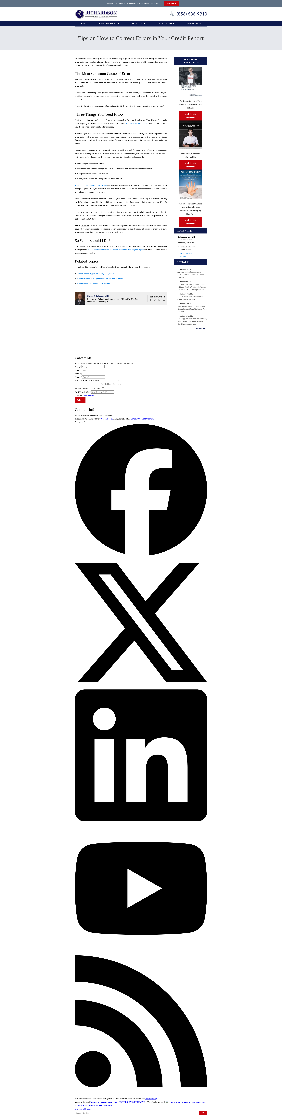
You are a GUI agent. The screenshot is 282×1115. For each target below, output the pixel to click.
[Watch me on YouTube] (164, 300)
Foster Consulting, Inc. (132, 1102)
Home (84, 24)
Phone (78, 377)
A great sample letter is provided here (91, 185)
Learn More (171, 3)
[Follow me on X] (155, 300)
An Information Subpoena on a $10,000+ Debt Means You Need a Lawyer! (190, 274)
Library (183, 262)
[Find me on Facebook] (150, 300)
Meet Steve (137, 24)
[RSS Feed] (141, 1086)
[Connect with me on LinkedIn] (159, 300)
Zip (77, 373)
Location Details (184, 254)
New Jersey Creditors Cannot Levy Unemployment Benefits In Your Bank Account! (192, 309)
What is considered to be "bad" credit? (93, 283)
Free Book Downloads (190, 61)
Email (78, 370)
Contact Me (193, 24)
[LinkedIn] (141, 820)
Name (78, 367)
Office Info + (136, 419)
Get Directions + (148, 419)
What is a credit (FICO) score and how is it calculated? (100, 278)
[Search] (203, 1113)
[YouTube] (141, 953)
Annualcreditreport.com (136, 123)
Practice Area (81, 380)
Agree (85, 395)
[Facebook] (141, 555)
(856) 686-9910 (191, 13)
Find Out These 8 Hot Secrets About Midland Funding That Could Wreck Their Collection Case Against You (191, 287)
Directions (181, 256)
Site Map (79, 1109)
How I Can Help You (108, 24)
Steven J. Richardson (96, 296)
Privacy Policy (88, 395)
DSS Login (87, 1109)
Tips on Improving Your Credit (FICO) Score (95, 273)
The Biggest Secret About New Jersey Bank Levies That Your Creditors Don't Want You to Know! (192, 321)
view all (199, 329)
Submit (80, 400)
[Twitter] (141, 688)
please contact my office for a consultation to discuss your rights (116, 249)
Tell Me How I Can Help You (87, 388)
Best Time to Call (83, 392)
